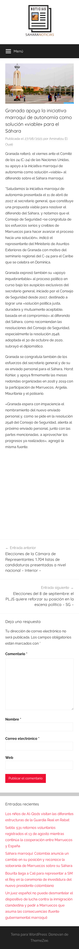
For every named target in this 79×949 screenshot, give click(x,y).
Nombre (13, 719)
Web (9, 758)
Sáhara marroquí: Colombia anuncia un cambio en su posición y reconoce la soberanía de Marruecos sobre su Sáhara (38, 859)
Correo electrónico (22, 739)
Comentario (16, 654)
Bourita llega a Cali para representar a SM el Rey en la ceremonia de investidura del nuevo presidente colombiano (39, 879)
